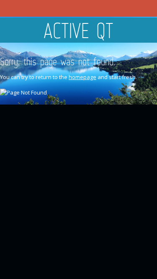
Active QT (78, 30)
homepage (82, 77)
